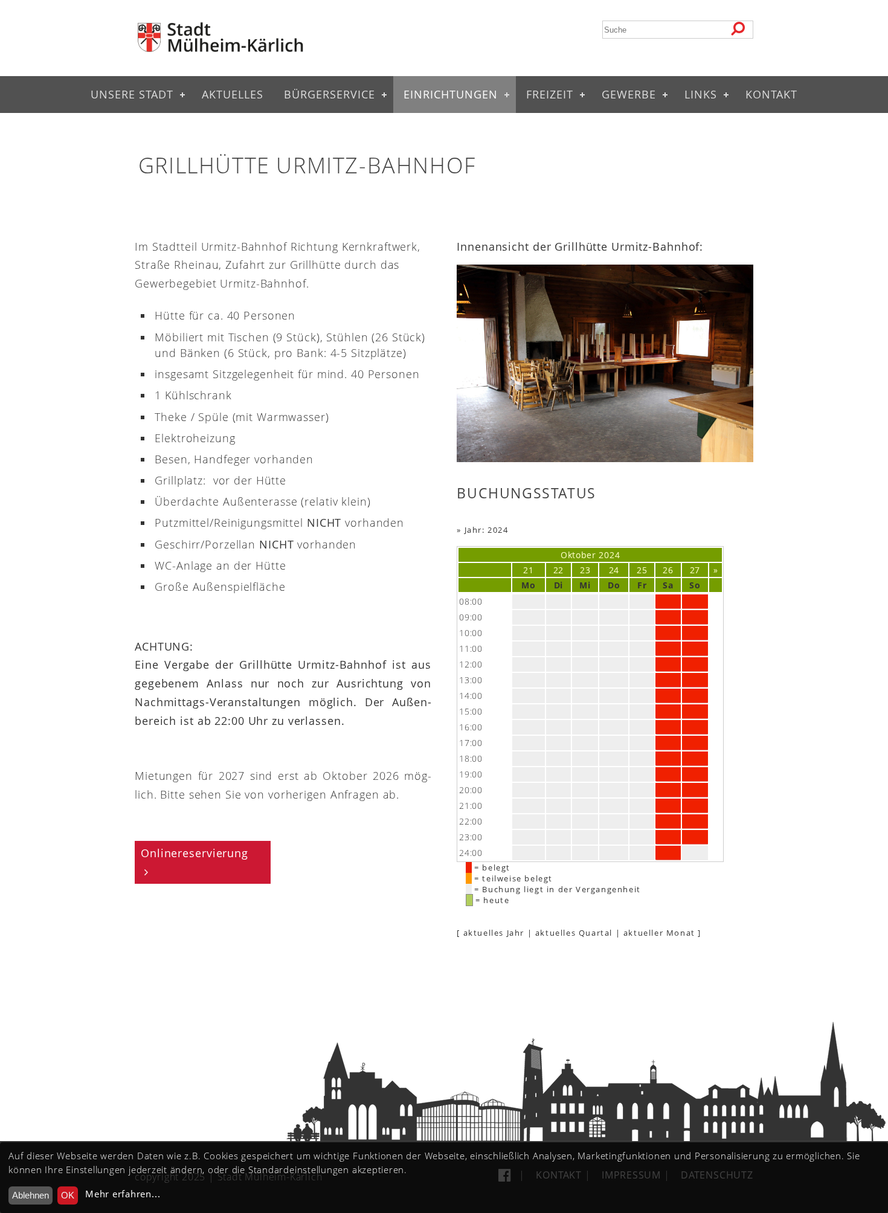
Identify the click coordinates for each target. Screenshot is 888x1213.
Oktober (578, 555)
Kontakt (771, 94)
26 (668, 570)
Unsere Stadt (132, 94)
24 (614, 570)
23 (585, 570)
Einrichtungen (451, 94)
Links (700, 94)
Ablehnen (30, 1195)
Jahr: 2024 (487, 529)
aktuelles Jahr (493, 932)
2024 (609, 555)
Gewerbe (629, 94)
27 (695, 570)
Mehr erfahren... (122, 1194)
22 (558, 570)
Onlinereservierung (194, 853)
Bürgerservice (329, 94)
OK (67, 1195)
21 (528, 570)
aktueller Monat (659, 932)
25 (642, 570)
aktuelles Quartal (574, 932)
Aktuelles (232, 94)
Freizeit (549, 94)
